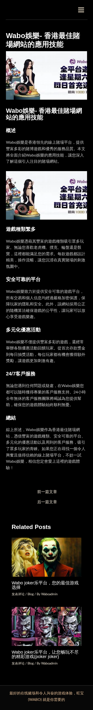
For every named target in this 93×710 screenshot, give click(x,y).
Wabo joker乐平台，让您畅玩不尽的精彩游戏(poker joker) (45, 654)
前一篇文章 (47, 492)
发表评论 (18, 594)
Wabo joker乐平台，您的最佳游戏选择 (45, 585)
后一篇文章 (47, 502)
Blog (31, 594)
